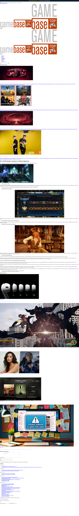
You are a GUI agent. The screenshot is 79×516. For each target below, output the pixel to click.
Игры (2, 57)
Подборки (3, 58)
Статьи (3, 56)
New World (39, 268)
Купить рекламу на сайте (34, 0)
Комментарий (2, 457)
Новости (3, 55)
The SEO (15, 503)
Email (1, 460)
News (4, 497)
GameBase (1, 497)
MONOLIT (7, 503)
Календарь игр (4, 61)
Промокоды (3, 59)
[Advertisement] (24, 510)
